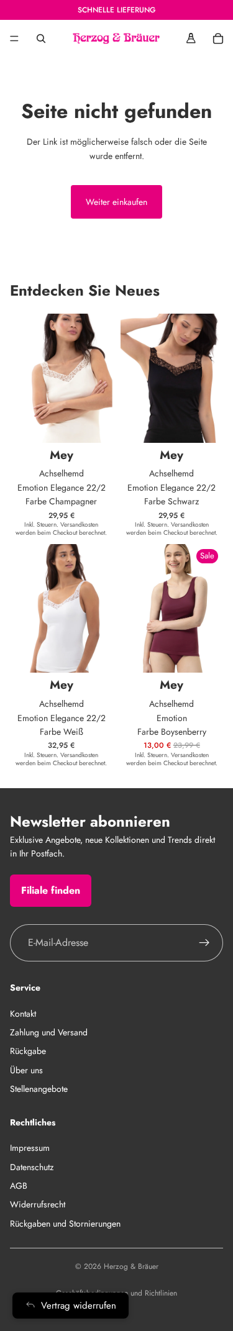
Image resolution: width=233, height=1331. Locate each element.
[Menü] (14, 38)
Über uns (26, 1069)
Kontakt (23, 1013)
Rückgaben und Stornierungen (65, 1223)
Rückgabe (28, 1051)
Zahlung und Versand (49, 1032)
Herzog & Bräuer (131, 1266)
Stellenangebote (39, 1089)
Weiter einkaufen (116, 202)
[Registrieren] (204, 942)
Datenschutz (31, 1166)
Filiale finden (50, 890)
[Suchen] (41, 38)
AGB (18, 1185)
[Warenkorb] (218, 38)
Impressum (30, 1148)
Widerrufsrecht (37, 1204)
